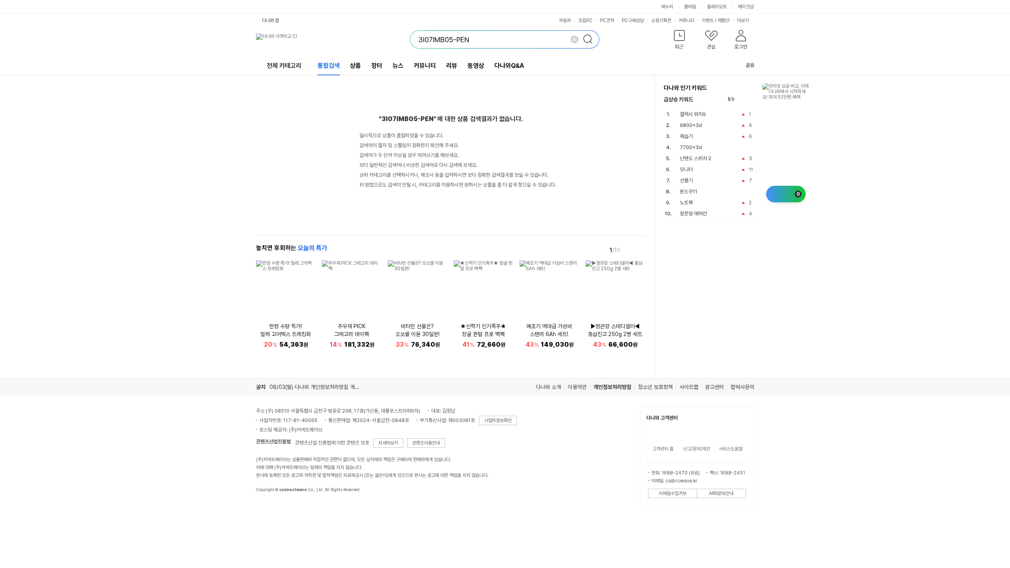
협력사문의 (742, 387)
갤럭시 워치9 (693, 114)
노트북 (686, 203)
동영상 (476, 65)
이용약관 (577, 387)
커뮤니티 (686, 20)
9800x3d (691, 125)
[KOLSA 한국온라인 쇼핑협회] (270, 508)
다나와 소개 (548, 387)
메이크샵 (746, 6)
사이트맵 (688, 387)
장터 (376, 65)
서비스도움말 (731, 449)
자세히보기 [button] (388, 443)
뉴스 (398, 65)
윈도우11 (689, 191)
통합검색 (329, 65)
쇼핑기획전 (661, 20)
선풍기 (686, 180)
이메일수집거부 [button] (672, 493)
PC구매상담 (633, 20)
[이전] (629, 249)
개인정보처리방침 (612, 387)
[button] (680, 41)
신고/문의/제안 (696, 449)
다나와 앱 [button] (270, 20)
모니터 (686, 169)
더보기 (743, 20)
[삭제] (574, 39)
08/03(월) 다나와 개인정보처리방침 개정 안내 (319, 387)
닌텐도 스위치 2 (695, 158)
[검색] (590, 39)
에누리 (667, 6)
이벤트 (708, 20)
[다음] (640, 249)
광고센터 (714, 387)
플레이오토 (717, 6)
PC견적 (607, 20)
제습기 (686, 136)
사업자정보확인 (498, 420)
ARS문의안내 (721, 493)
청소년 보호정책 (655, 387)
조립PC (585, 20)
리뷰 (451, 65)
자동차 (565, 20)
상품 (355, 65)
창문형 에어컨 (693, 214)
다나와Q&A (509, 65)
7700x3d (691, 147)
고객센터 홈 (663, 449)
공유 (750, 65)
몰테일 (690, 6)
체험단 (723, 20)
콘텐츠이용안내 (426, 443)
